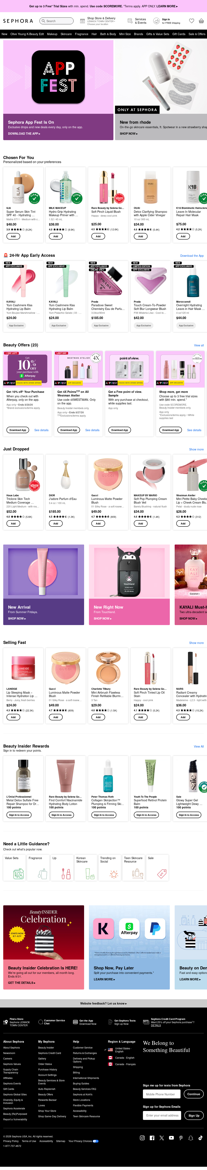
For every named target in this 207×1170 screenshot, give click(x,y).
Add (13, 236)
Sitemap (60, 1141)
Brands (138, 34)
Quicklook (12, 187)
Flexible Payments (83, 1105)
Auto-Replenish (46, 1088)
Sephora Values (12, 1064)
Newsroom (9, 1053)
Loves (41, 1105)
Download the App (192, 256)
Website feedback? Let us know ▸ (103, 1003)
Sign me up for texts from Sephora (166, 1085)
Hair (94, 34)
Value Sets (11, 858)
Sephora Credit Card (49, 1053)
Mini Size (125, 34)
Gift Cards (178, 34)
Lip (54, 858)
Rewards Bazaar (47, 1099)
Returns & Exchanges (85, 1053)
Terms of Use (29, 1141)
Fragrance (81, 34)
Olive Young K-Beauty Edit (27, 34)
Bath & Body (108, 34)
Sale (151, 858)
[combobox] (56, 20)
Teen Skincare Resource (133, 860)
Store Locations (81, 1099)
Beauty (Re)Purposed (15, 1113)
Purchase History (47, 1069)
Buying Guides (81, 1083)
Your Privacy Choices (80, 1141)
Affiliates (8, 1078)
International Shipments (86, 1078)
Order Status (45, 1064)
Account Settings (47, 1075)
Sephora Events (12, 1083)
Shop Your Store (47, 1110)
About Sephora (11, 1047)
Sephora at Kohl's (82, 1094)
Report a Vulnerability (15, 1119)
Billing (76, 1072)
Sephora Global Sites (15, 1094)
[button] (23, 788)
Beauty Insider (46, 1047)
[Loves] (191, 21)
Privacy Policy (11, 1141)
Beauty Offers (45, 1094)
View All (199, 746)
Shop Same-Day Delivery (52, 1116)
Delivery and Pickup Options (84, 1060)
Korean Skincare (82, 860)
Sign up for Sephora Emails (162, 1107)
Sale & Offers (197, 34)
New (4, 34)
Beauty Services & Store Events (51, 1082)
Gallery (42, 1058)
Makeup (52, 34)
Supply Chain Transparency (10, 1071)
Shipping (78, 1067)
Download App (18, 430)
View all (199, 345)
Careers (7, 1058)
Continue (193, 1094)
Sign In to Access (19, 815)
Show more (196, 449)
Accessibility (80, 1110)
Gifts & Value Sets (157, 34)
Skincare (66, 34)
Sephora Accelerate (14, 1108)
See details (41, 430)
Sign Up (194, 1115)
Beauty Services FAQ (84, 1088)
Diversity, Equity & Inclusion (13, 1101)
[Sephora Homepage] (18, 21)
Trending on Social (108, 860)
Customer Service (83, 1047)
